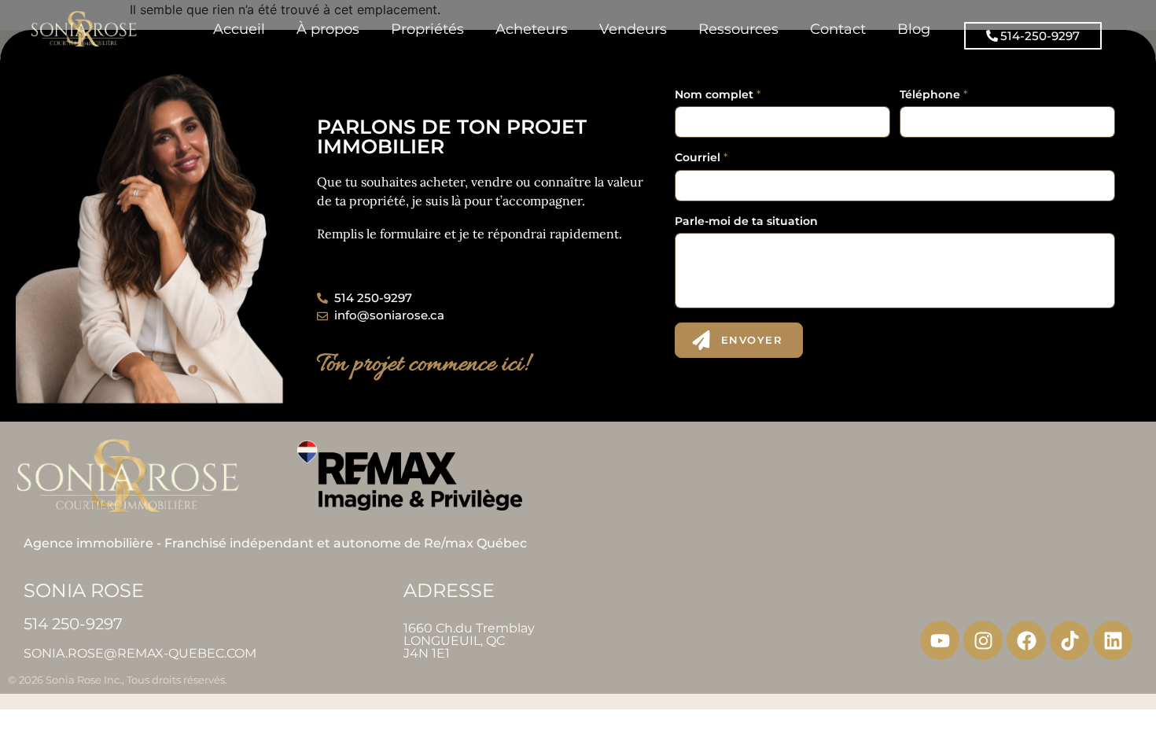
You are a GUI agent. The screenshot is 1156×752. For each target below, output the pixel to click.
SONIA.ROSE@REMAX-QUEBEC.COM (140, 653)
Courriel (701, 157)
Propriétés (427, 28)
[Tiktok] (1069, 640)
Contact (838, 28)
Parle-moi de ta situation (746, 221)
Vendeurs (633, 28)
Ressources (738, 28)
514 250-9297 (73, 623)
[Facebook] (1026, 640)
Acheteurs (531, 28)
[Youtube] (939, 640)
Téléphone (933, 94)
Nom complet (717, 94)
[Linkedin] (1112, 640)
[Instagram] (983, 640)
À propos (327, 28)
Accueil (239, 28)
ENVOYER (752, 340)
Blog (913, 28)
